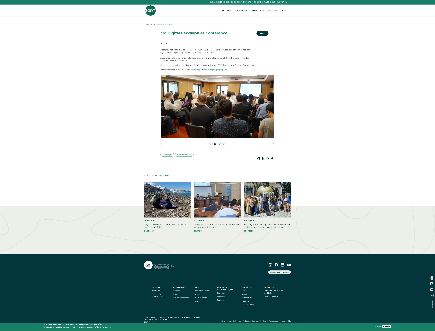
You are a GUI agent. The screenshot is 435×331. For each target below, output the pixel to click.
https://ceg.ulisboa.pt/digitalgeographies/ (209, 70)
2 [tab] (212, 144)
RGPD (197, 301)
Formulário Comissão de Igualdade (273, 292)
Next (273, 144)
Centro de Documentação (238, 2)
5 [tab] (220, 144)
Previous (162, 144)
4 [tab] (217, 144)
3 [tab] (215, 144)
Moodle (245, 294)
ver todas (164, 175)
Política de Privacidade (269, 321)
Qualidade (199, 294)
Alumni (267, 2)
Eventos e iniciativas (184, 154)
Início (147, 25)
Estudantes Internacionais (157, 295)
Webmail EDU (247, 298)
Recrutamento (201, 298)
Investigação (167, 154)
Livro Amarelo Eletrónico (231, 321)
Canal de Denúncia (271, 297)
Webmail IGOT (247, 301)
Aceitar (378, 326)
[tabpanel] (217, 107)
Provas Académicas (181, 298)
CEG (273, 2)
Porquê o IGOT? (157, 291)
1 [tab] (210, 144)
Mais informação (103, 327)
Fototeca (220, 300)
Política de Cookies (250, 321)
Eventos (176, 294)
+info (262, 33)
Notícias (168, 25)
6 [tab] (223, 144)
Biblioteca (221, 293)
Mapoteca (221, 297)
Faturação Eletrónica (203, 291)
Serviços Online (248, 305)
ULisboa (280, 2)
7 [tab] (225, 144)
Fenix (244, 291)
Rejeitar (386, 326)
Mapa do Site (285, 321)
